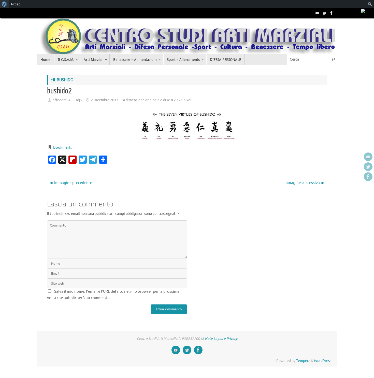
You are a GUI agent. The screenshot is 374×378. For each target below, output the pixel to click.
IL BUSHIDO (62, 80)
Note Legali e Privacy (221, 339)
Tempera (303, 361)
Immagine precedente (73, 182)
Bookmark (62, 147)
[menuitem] (4, 4)
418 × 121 (175, 100)
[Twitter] (323, 13)
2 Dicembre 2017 (104, 100)
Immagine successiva (301, 182)
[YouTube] (316, 13)
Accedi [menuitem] (16, 4)
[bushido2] (187, 124)
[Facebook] (331, 13)
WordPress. (323, 361)
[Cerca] (333, 59)
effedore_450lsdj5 (67, 100)
